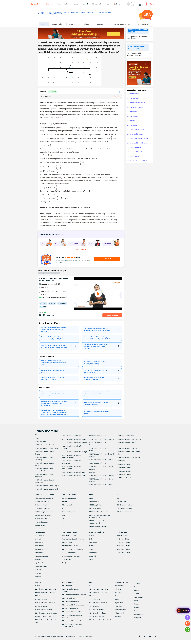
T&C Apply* (59, 262)
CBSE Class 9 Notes (123, 549)
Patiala (117, 596)
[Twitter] (150, 637)
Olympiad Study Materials (71, 556)
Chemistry (93, 542)
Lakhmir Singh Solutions (43, 515)
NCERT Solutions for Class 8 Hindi (128, 457)
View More (80, 249)
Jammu (136, 611)
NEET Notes (93, 596)
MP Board (38, 559)
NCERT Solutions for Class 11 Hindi (73, 476)
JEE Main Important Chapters (45, 593)
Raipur (136, 600)
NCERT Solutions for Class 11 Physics (74, 443)
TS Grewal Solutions (42, 522)
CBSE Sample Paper (96, 505)
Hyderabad (119, 603)
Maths (91, 546)
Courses (100, 24)
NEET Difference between (98, 603)
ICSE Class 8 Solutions (124, 512)
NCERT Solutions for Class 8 (126, 436)
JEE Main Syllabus (41, 606)
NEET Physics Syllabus (96, 610)
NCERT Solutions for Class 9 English (101, 476)
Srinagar (137, 607)
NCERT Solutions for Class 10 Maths (101, 439)
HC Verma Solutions (42, 501)
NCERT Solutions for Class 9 (99, 463)
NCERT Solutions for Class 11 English (74, 472)
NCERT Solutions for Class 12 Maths (47, 448)
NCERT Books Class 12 (124, 464)
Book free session (107, 259)
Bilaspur (136, 604)
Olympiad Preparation (70, 512)
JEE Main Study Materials (70, 546)
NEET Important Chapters (98, 593)
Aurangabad (138, 597)
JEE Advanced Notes (69, 598)
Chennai (118, 589)
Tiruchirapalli (119, 613)
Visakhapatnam (121, 610)
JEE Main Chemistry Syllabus (45, 616)
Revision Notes (122, 536)
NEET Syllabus (94, 606)
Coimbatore (138, 583)
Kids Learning (66, 559)
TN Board (38, 570)
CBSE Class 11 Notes (123, 542)
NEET (63, 508)
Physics (66, 12)
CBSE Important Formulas (98, 527)
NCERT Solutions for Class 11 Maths (74, 439)
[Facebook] (139, 637)
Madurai (118, 616)
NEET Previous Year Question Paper (101, 620)
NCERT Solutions (40, 441)
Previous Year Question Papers (73, 539)
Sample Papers (67, 542)
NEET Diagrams (94, 599)
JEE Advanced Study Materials (72, 549)
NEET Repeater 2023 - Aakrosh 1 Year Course (134, 54)
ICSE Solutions (121, 501)
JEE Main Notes (40, 596)
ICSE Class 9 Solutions (124, 508)
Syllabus (86, 24)
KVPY (63, 519)
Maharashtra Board (41, 556)
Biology (91, 539)
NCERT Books (121, 461)
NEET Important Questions (98, 589)
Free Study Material (69, 536)
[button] (46, 243)
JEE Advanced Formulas (70, 602)
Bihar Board (39, 542)
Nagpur (136, 590)
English (91, 549)
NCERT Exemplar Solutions (44, 512)
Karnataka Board (40, 549)
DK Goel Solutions (41, 519)
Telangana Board (41, 566)
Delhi (117, 599)
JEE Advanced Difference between (74, 605)
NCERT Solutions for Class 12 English (47, 486)
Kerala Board (39, 553)
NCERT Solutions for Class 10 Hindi (101, 460)
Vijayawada (119, 606)
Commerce (93, 553)
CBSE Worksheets (95, 508)
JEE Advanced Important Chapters (74, 595)
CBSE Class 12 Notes (123, 539)
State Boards (39, 536)
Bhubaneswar (138, 614)
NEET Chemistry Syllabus (98, 613)
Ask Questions (67, 563)
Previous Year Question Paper (120, 24)
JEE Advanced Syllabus (70, 608)
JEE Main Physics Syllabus (43, 610)
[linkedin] (144, 637)
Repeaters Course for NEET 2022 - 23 (136, 47)
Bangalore (119, 593)
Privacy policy (70, 637)
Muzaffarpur (119, 586)
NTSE (63, 522)
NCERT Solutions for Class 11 (71, 436)
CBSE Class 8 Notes (123, 553)
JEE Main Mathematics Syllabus (46, 613)
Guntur (136, 594)
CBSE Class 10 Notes (124, 546)
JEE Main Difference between (45, 603)
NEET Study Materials (69, 553)
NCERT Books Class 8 (124, 478)
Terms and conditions (85, 637)
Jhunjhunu (137, 618)
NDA (63, 515)
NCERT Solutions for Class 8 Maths (129, 439)
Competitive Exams (69, 498)
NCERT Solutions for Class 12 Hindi (46, 489)
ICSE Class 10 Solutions (124, 505)
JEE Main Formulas (41, 599)
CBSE (91, 498)
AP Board (38, 539)
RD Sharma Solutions (42, 505)
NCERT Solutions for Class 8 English (129, 448)
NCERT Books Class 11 (124, 468)
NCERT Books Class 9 (124, 475)
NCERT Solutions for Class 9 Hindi (100, 485)
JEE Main (41, 12)
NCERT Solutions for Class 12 (44, 445)
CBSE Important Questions (98, 512)
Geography (93, 556)
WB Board (38, 577)
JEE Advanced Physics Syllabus (73, 612)
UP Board (38, 573)
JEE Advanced (67, 505)
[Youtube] (155, 637)
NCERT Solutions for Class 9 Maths (101, 466)
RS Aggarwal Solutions (42, 508)
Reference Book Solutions (44, 498)
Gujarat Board (39, 546)
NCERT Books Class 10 (124, 471)
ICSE (118, 498)
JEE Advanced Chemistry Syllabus (74, 621)
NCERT (37, 438)
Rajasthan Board (40, 563)
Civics (91, 559)
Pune (135, 587)
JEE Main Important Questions (45, 589)
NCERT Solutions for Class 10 (99, 436)
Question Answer (54, 12)
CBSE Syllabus (94, 501)
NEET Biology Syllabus (96, 616)
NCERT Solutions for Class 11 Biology (74, 452)
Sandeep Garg (40, 525)
